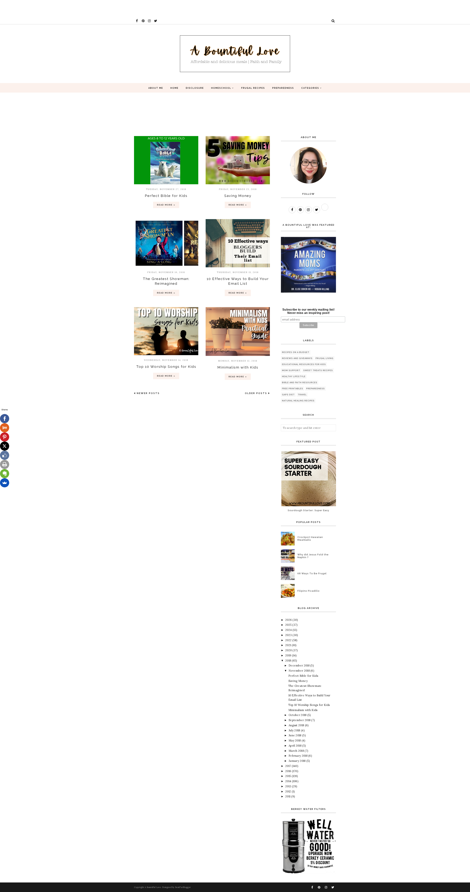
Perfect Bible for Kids (166, 196)
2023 (288, 635)
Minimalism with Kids (237, 367)
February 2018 (298, 755)
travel (302, 394)
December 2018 (299, 665)
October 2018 (298, 715)
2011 (287, 796)
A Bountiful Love (153, 887)
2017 (288, 766)
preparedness (315, 388)
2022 (288, 640)
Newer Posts (148, 393)
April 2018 (295, 745)
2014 (288, 781)
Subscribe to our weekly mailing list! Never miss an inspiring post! (308, 311)
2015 (288, 776)
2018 (288, 660)
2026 (288, 620)
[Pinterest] (4, 437)
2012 (288, 791)
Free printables (292, 388)
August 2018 (296, 725)
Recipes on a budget (295, 352)
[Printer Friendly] (4, 464)
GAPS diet (288, 394)
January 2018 (297, 761)
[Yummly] (4, 427)
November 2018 (299, 670)
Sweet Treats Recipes (318, 370)
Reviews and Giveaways (297, 358)
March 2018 (296, 750)
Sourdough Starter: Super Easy (308, 510)
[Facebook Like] (4, 455)
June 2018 (295, 735)
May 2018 (295, 740)
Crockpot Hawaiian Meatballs (310, 538)
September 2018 (299, 720)
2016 (288, 771)
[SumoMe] (4, 482)
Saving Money (237, 196)
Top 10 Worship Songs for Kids (166, 367)
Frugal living (324, 358)
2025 (288, 625)
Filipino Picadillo (308, 590)
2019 (288, 655)
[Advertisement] (67, 8)
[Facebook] (4, 418)
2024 (288, 630)
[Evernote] (4, 473)
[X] (4, 446)
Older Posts (256, 393)
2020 (288, 650)
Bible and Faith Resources (299, 382)
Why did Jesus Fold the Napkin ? (313, 556)
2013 (288, 786)
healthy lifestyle (294, 376)
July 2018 (294, 730)
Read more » (166, 205)
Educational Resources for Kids (304, 364)
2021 (288, 645)
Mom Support (291, 370)
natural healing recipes (298, 401)
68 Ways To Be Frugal (312, 573)
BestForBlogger (183, 887)
